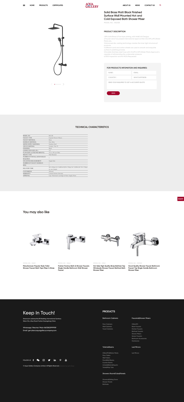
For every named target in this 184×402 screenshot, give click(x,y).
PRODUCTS (43, 5)
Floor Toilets (106, 355)
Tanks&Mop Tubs (108, 367)
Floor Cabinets (107, 324)
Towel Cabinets (108, 329)
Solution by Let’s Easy (67, 366)
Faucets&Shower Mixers (141, 318)
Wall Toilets (106, 358)
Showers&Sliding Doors (110, 379)
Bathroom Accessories (139, 338)
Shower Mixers (136, 334)
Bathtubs (106, 384)
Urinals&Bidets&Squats (110, 365)
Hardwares (135, 341)
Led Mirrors (136, 347)
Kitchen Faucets (137, 329)
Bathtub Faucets (137, 331)
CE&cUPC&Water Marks (110, 353)
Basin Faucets (136, 326)
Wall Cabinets (107, 326)
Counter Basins (108, 362)
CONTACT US (150, 5)
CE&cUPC (135, 324)
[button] (63, 84)
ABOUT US (126, 5)
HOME (32, 5)
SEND (113, 93)
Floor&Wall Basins (108, 360)
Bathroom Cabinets (110, 318)
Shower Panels (107, 382)
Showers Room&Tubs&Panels (114, 373)
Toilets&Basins (108, 347)
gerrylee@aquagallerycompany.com (42, 330)
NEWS (137, 5)
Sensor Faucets (137, 336)
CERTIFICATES (58, 5)
